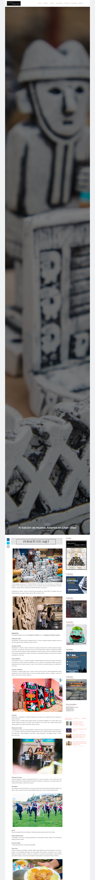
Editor (43, 530)
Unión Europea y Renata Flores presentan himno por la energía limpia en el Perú (79, 743)
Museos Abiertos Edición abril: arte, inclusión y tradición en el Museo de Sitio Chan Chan (79, 736)
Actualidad (59, 3)
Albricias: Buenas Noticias (72, 707)
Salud (51, 3)
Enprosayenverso (70, 709)
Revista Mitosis (69, 708)
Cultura (45, 3)
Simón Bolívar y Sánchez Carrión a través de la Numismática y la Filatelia (78, 723)
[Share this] (8, 539)
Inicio (39, 3)
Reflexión (74, 3)
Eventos (81, 3)
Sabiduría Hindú (70, 710)
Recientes (68, 718)
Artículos (67, 3)
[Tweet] (8, 543)
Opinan (84, 718)
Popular (76, 718)
